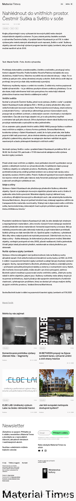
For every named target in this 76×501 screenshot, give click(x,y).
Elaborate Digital (15, 477)
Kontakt (25, 463)
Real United (11, 475)
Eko (17, 28)
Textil (12, 28)
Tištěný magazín (14, 463)
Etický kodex (5, 480)
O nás (4, 463)
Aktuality (5, 28)
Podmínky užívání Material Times (11, 479)
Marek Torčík (5, 24)
